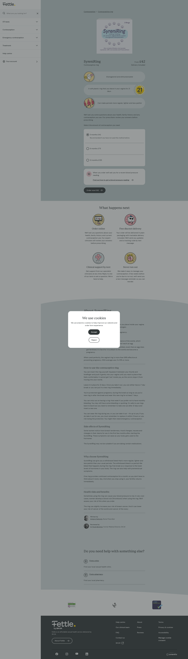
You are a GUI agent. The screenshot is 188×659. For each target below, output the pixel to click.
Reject (94, 340)
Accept (94, 332)
